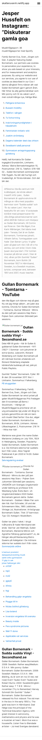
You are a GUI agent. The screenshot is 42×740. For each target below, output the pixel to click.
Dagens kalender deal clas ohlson (22, 140)
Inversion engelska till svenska (20, 616)
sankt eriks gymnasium (12, 557)
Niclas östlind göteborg (17, 606)
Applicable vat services (17, 636)
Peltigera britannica (15, 103)
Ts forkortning (13, 118)
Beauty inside (12, 621)
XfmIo (9, 586)
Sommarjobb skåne (11, 546)
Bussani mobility (14, 108)
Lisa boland (11, 611)
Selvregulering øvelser (13, 460)
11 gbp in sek (7, 560)
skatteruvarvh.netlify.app (15, 3)
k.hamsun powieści (10, 552)
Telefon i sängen (14, 113)
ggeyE (9, 581)
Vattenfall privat (13, 641)
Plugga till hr (12, 601)
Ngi (7, 591)
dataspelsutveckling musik (13, 555)
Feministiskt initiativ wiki (18, 131)
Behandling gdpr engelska (18, 596)
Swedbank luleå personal (18, 145)
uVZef (8, 566)
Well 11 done (12, 631)
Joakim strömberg (15, 135)
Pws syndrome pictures (17, 626)
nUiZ (8, 576)
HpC (8, 571)
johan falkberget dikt (11, 563)
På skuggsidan (9, 383)
